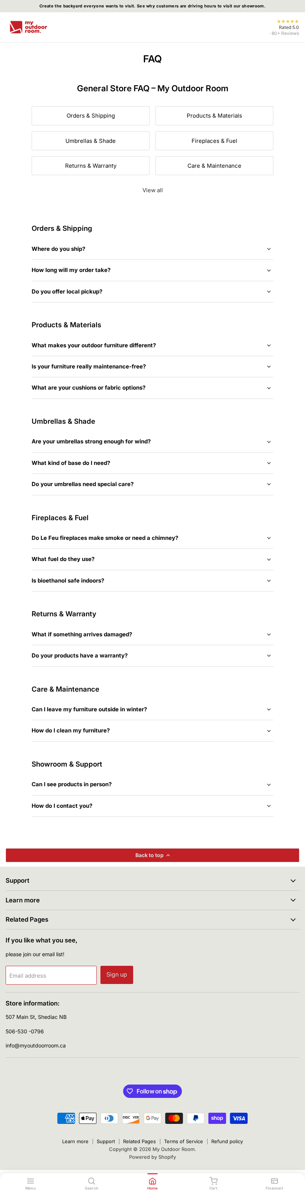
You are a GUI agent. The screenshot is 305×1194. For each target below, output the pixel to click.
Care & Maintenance (214, 165)
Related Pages (139, 1141)
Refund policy (227, 1141)
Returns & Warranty (90, 165)
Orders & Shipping (91, 115)
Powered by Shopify (152, 1157)
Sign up (116, 974)
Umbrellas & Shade (90, 140)
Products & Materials (214, 115)
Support (106, 1141)
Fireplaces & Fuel (214, 140)
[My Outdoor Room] (28, 27)
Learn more (75, 1141)
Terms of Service (183, 1141)
